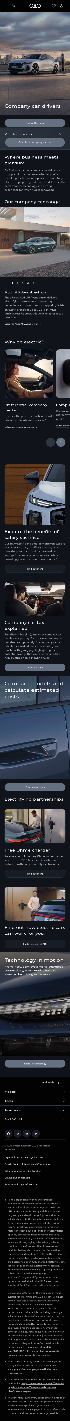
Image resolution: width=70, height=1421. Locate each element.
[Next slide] (60, 442)
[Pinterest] (36, 1134)
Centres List (34, 1170)
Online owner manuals (17, 1177)
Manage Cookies (33, 1157)
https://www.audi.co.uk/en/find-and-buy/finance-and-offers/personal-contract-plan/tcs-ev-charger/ (36, 1387)
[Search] (14, 6)
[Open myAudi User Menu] (61, 6)
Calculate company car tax (19, 426)
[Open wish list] (54, 6)
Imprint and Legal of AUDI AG (21, 1184)
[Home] (35, 6)
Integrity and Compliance (36, 1164)
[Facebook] (8, 1134)
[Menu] (7, 6)
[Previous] (50, 442)
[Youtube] (27, 1134)
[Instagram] (17, 1134)
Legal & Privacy (13, 1157)
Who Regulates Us (15, 1170)
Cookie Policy (12, 1164)
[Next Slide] (38, 283)
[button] (35, 1091)
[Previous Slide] (7, 283)
